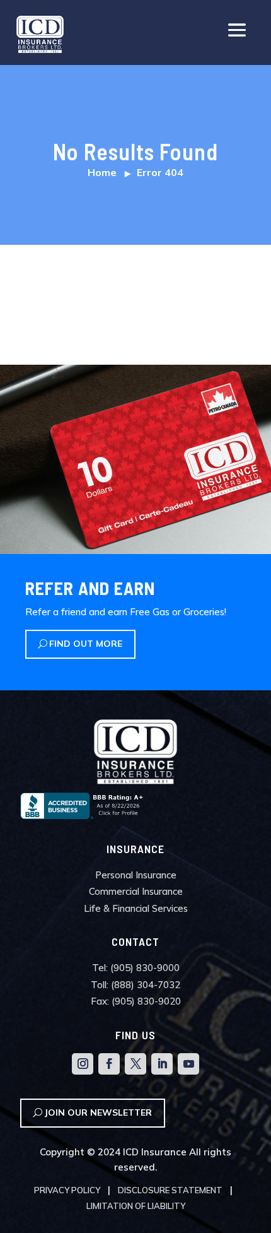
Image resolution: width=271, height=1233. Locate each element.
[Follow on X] (135, 1064)
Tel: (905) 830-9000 (136, 968)
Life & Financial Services (136, 908)
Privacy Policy (67, 1190)
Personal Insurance (135, 875)
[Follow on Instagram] (82, 1064)
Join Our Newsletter (98, 1112)
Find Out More (85, 643)
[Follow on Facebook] (109, 1064)
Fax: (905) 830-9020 (136, 1001)
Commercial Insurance (136, 891)
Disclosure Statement (170, 1190)
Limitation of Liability (135, 1206)
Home (102, 172)
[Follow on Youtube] (188, 1064)
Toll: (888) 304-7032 (135, 985)
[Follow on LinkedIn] (162, 1064)
